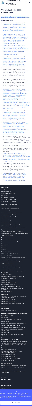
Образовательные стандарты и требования (13, 323)
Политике (11, 397)
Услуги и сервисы (6, 255)
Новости (3, 245)
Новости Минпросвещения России (11, 212)
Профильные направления (9, 201)
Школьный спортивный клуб (9, 282)
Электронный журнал (7, 220)
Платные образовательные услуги (11, 319)
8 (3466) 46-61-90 (6, 385)
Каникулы (4, 247)
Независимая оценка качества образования (14, 365)
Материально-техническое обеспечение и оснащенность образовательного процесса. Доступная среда (13, 344)
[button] (26, 2)
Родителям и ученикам (8, 238)
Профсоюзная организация (9, 216)
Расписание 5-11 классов (8, 301)
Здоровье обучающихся (8, 263)
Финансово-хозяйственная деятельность (13, 327)
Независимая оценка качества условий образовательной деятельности (12, 368)
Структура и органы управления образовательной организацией (10, 338)
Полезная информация (8, 240)
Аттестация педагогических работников (12, 210)
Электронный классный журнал (10, 286)
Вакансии (4, 218)
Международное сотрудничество (10, 325)
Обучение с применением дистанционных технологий (13, 271)
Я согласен (16, 403)
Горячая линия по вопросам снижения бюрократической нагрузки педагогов (12, 230)
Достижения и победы (7, 197)
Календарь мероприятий (8, 310)
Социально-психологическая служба (11, 267)
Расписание (4, 294)
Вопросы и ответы (6, 363)
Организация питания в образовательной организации (13, 329)
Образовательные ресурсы (9, 226)
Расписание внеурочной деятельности (12, 303)
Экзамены (4, 249)
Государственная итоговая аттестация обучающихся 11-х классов (12, 352)
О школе (3, 189)
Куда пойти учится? (7, 291)
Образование (5, 321)
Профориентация (6, 274)
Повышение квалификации (9, 214)
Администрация (6, 191)
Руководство (5, 332)
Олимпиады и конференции (9, 253)
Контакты (4, 306)
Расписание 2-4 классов (8, 299)
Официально (5, 308)
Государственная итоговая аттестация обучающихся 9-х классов (12, 348)
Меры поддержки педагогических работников (14, 233)
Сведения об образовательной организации (14, 313)
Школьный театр (6, 280)
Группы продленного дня (8, 199)
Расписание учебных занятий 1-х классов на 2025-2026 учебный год (13, 296)
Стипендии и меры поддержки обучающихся (14, 341)
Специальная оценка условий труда (11, 224)
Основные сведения (7, 315)
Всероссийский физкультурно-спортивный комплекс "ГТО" (13, 258)
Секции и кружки (6, 251)
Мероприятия (5, 244)
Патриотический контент (8, 278)
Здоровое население (7, 235)
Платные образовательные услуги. (11, 358)
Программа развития (7, 360)
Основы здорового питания (9, 284)
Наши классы (5, 195)
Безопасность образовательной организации (14, 228)
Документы (4, 317)
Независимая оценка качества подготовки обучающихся (13, 371)
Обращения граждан (7, 269)
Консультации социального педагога (12, 261)
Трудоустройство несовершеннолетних (12, 276)
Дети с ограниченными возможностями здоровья (12, 288)
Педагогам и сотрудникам (9, 204)
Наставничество (6, 206)
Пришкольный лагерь (7, 265)
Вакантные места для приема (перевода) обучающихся (13, 335)
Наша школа (5, 187)
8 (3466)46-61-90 (6, 379)
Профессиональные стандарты (10, 208)
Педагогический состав (8, 193)
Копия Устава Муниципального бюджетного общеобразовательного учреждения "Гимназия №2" (15, 17)
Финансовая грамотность (8, 222)
